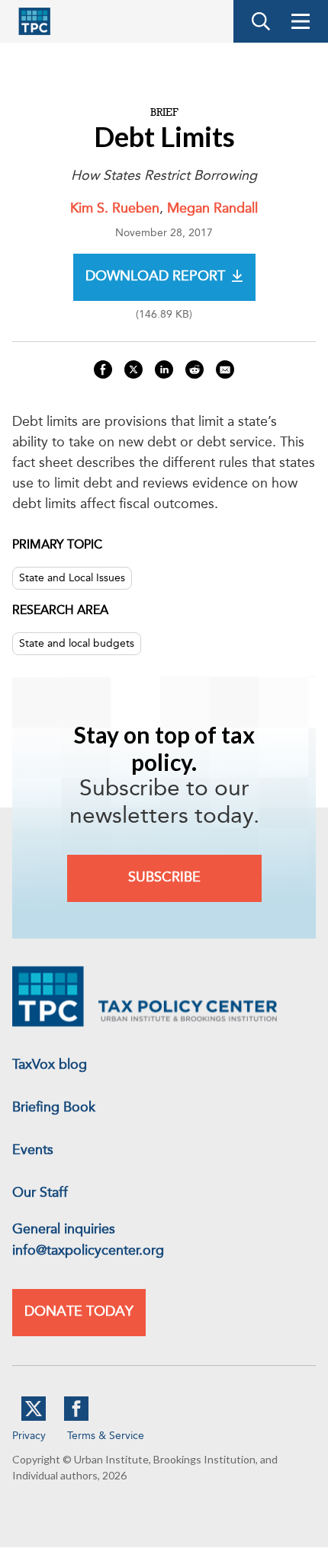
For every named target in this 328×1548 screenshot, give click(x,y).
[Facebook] (76, 1418)
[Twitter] (33, 1418)
